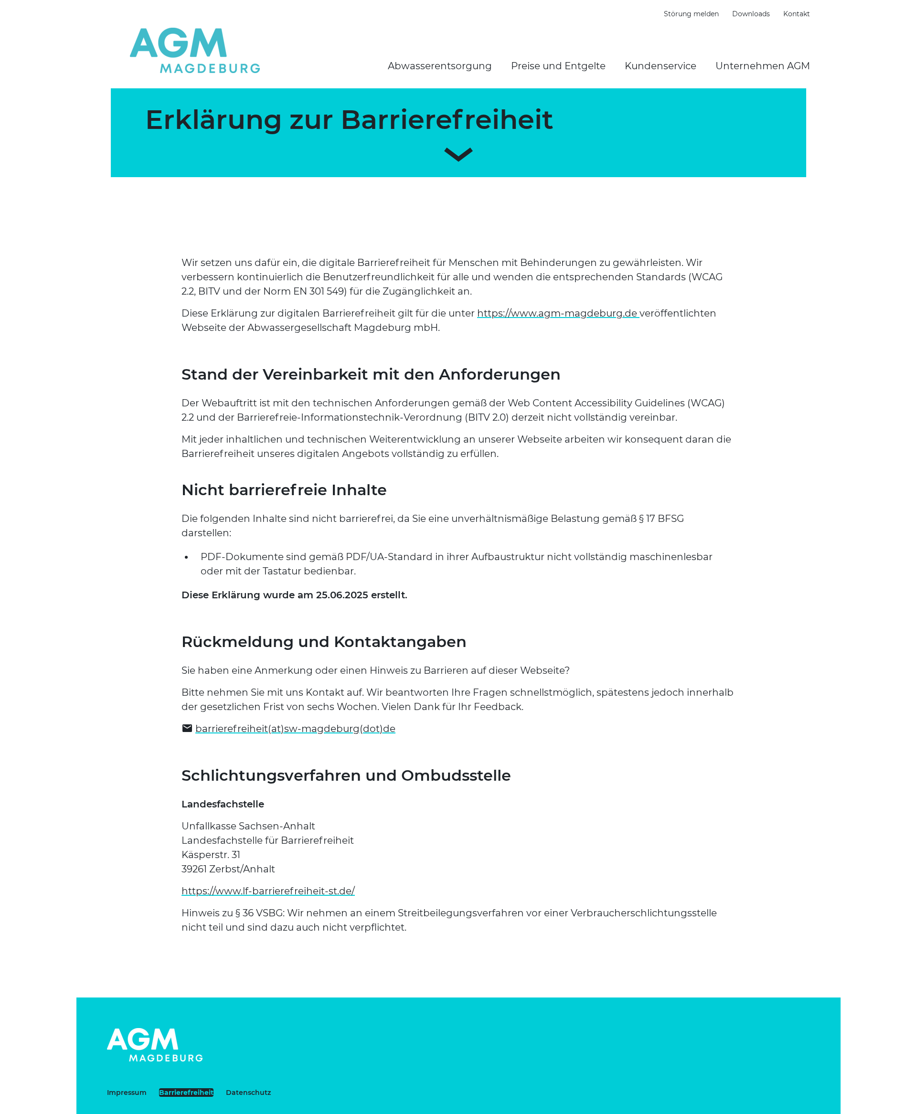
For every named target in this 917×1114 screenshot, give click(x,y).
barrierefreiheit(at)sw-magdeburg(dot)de (295, 728)
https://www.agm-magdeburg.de (558, 313)
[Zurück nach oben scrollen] (848, 1102)
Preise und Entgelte (558, 66)
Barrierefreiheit (186, 1092)
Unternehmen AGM (762, 66)
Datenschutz (248, 1092)
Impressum (127, 1092)
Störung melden (691, 14)
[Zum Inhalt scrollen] (458, 152)
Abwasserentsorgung (440, 66)
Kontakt (796, 14)
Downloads (751, 14)
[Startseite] (195, 50)
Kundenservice (660, 66)
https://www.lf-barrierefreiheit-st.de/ (268, 891)
